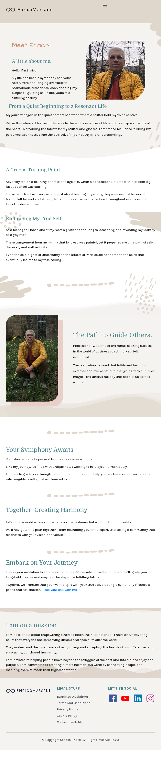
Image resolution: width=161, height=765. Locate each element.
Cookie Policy (67, 715)
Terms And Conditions (73, 703)
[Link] (112, 698)
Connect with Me (70, 722)
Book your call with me (59, 590)
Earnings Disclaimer (72, 696)
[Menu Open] (105, 5)
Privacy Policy (67, 709)
